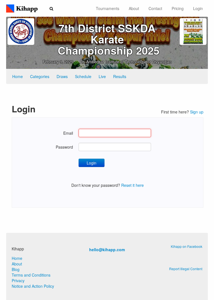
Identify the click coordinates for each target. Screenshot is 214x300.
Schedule (83, 76)
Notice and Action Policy (33, 286)
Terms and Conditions (31, 275)
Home (17, 76)
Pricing (178, 8)
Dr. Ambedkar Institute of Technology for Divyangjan (126, 61)
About (134, 8)
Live (102, 76)
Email (68, 133)
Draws (62, 76)
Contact (155, 8)
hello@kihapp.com (107, 249)
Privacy (18, 280)
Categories (39, 76)
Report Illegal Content (185, 268)
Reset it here (132, 185)
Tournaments (107, 8)
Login (198, 8)
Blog (16, 269)
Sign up (196, 112)
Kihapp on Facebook (186, 246)
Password (64, 147)
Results (119, 76)
